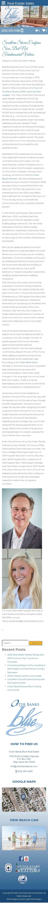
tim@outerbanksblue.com (24, 766)
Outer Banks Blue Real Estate (12, 14)
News (32, 60)
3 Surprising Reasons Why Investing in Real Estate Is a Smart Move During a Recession (26, 669)
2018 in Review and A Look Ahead (24, 676)
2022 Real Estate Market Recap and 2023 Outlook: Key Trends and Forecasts (25, 658)
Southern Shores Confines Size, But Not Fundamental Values (21, 49)
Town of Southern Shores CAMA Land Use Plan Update (22, 91)
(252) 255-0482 (25, 771)
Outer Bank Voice (28, 362)
